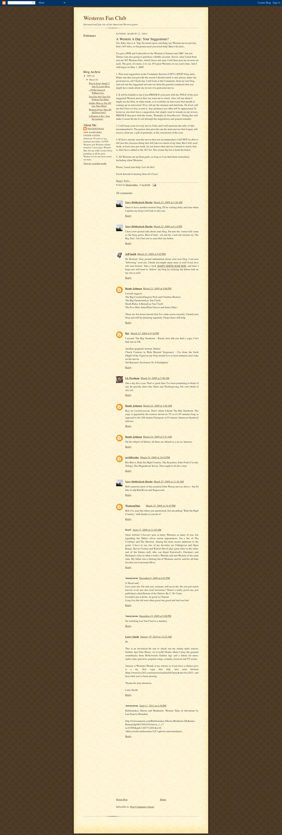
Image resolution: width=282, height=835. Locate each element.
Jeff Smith (130, 254)
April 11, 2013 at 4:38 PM (152, 705)
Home (163, 799)
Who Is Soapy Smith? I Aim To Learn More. (99, 85)
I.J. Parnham (132, 378)
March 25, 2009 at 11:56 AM (169, 481)
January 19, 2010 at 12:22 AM (156, 636)
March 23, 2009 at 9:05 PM (151, 254)
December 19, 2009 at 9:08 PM (155, 616)
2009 (89, 75)
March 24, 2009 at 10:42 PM (155, 457)
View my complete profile (94, 163)
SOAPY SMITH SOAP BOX (171, 266)
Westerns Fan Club (104, 17)
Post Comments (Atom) (142, 806)
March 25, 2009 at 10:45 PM (161, 505)
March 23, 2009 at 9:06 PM (157, 288)
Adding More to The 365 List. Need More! (100, 104)
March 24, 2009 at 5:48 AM (157, 405)
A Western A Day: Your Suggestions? (99, 117)
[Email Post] (154, 185)
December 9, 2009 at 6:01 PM (154, 578)
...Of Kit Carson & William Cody (97, 91)
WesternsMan (95, 128)
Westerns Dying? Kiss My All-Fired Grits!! (100, 111)
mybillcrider (132, 457)
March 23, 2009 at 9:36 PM (145, 333)
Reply (128, 215)
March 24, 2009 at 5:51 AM (157, 436)
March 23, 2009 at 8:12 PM (168, 226)
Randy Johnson (133, 288)
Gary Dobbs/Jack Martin (139, 202)
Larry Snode (132, 636)
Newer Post (122, 799)
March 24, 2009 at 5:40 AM (155, 378)
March (92, 79)
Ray (127, 333)
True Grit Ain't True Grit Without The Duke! (99, 98)
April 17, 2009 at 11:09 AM (147, 529)
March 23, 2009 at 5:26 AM (168, 202)
